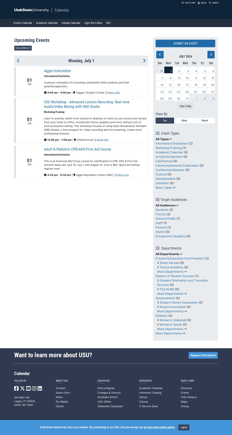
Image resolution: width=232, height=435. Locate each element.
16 (178, 84)
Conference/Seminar (170, 170)
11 (196, 78)
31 (187, 98)
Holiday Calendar (71, 23)
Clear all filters (22, 48)
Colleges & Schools (109, 392)
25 (195, 91)
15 (170, 84)
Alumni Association (173, 307)
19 (204, 84)
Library (143, 397)
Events (185, 392)
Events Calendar (23, 23)
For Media (62, 401)
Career (60, 406)
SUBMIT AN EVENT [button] (185, 43)
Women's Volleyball (173, 320)
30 (161, 71)
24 (187, 91)
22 (170, 91)
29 (170, 98)
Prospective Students (171, 236)
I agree (183, 427)
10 (187, 78)
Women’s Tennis (171, 324)
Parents (161, 227)
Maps (184, 401)
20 (212, 84)
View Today (185, 106)
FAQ (108, 23)
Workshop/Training (169, 148)
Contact (60, 388)
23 (178, 91)
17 (187, 84)
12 (204, 78)
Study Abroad (169, 263)
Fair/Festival (164, 161)
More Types (164, 187)
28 (161, 98)
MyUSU (203, 3)
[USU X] (22, 389)
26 (204, 91)
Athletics (162, 316)
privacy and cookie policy (159, 427)
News (59, 397)
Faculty (161, 214)
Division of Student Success (175, 276)
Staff (159, 223)
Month (205, 120)
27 (212, 91)
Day (165, 120)
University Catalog (150, 392)
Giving (185, 406)
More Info (114, 92)
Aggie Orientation (57, 71)
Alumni (160, 232)
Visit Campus (189, 397)
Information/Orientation (172, 143)
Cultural (161, 174)
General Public (166, 218)
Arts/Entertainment (169, 157)
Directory (186, 388)
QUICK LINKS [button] (190, 3)
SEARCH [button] (215, 3)
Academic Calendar (47, 23)
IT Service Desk (148, 406)
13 (212, 78)
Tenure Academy (171, 267)
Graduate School (108, 397)
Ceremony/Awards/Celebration (177, 165)
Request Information (203, 355)
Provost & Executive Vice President (180, 258)
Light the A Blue (93, 23)
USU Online (104, 401)
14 (162, 84)
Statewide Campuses (110, 406)
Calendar (61, 10)
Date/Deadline (165, 179)
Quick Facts (63, 392)
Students (162, 210)
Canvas (143, 401)
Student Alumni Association (179, 302)
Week (184, 120)
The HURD (167, 289)
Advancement (165, 298)
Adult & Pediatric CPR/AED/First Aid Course (77, 149)
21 (162, 91)
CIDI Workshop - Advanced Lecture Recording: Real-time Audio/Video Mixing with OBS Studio (86, 104)
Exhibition (162, 183)
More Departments (170, 271)
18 (195, 84)
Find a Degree (106, 388)
